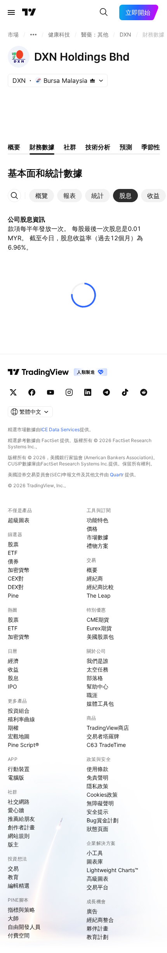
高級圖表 (97, 878)
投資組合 (19, 710)
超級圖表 (19, 520)
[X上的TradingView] (13, 392)
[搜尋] (103, 12)
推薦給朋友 (21, 818)
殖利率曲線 (21, 719)
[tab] (41, 195)
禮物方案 (97, 545)
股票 (13, 544)
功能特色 (97, 520)
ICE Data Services (60, 429)
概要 (92, 570)
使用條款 (97, 769)
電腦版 (16, 777)
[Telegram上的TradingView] (106, 392)
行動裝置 (19, 769)
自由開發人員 (24, 926)
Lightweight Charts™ (112, 870)
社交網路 (19, 801)
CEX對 (16, 578)
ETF (12, 552)
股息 (13, 678)
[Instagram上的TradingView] (69, 392)
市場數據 (97, 537)
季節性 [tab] (150, 147)
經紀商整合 (100, 919)
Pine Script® (23, 744)
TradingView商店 (108, 727)
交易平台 (97, 887)
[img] (92, 80)
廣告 (92, 911)
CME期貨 (98, 619)
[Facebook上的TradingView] (31, 392)
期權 (13, 727)
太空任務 (97, 669)
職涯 (92, 695)
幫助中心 (97, 686)
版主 (13, 844)
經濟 (13, 660)
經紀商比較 (100, 587)
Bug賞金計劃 (102, 820)
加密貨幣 (19, 570)
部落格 (95, 678)
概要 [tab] (14, 147)
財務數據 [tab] (42, 147)
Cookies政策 (102, 794)
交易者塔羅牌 (103, 736)
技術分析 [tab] (97, 147)
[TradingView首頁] (29, 12)
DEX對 (16, 587)
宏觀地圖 (19, 736)
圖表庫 (95, 861)
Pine (13, 595)
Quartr (117, 474)
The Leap (99, 595)
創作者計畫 (21, 827)
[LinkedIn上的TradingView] (87, 392)
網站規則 (19, 835)
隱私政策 (97, 786)
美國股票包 (100, 636)
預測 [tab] (126, 147)
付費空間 (19, 935)
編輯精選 (19, 885)
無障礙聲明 (100, 803)
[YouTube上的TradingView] (50, 392)
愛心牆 (16, 810)
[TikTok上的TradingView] (125, 392)
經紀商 (95, 578)
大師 (13, 918)
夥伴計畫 (97, 928)
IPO (12, 686)
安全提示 (97, 811)
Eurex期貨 (99, 628)
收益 (13, 669)
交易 (13, 868)
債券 (13, 561)
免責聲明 (97, 777)
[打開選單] (11, 12)
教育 (13, 877)
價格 (92, 528)
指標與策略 (21, 909)
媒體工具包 (100, 703)
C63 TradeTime (106, 744)
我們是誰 (97, 660)
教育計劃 (97, 937)
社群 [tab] (70, 147)
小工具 (95, 853)
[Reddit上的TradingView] (143, 392)
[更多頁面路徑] (33, 34)
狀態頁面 (97, 828)
